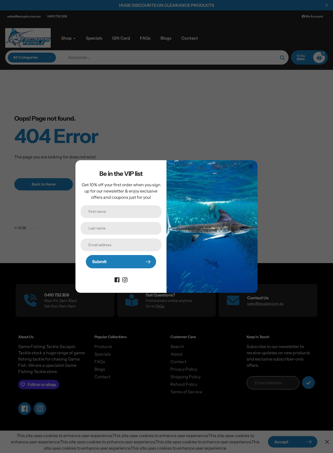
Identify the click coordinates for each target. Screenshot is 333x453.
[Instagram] (124, 279)
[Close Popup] (251, 166)
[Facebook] (117, 279)
